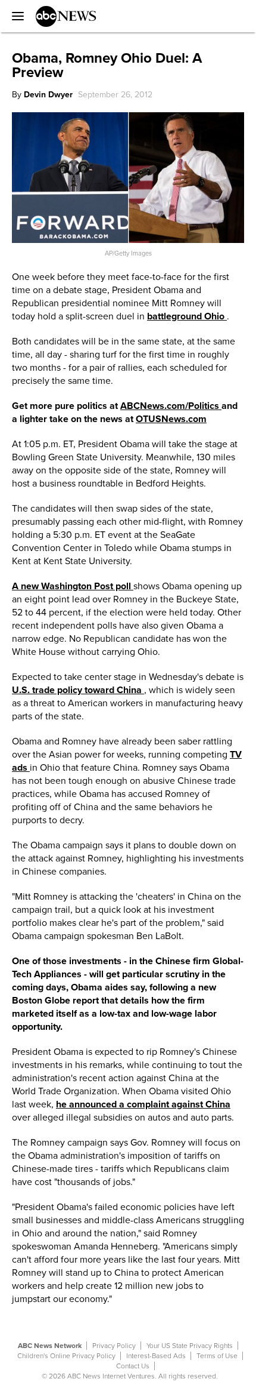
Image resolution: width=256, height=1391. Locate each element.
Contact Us (132, 1366)
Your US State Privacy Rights (189, 1345)
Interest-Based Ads (156, 1356)
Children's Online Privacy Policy (66, 1356)
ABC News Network (50, 1345)
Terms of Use (217, 1356)
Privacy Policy (114, 1345)
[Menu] (15, 16)
